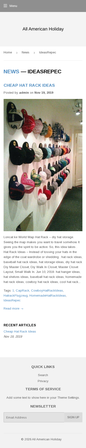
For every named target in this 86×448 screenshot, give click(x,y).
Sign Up (73, 417)
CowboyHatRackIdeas (47, 290)
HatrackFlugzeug (16, 295)
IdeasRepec (12, 300)
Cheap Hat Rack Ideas (29, 85)
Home (8, 52)
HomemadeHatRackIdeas (47, 295)
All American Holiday (47, 439)
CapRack (22, 290)
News (25, 52)
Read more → (13, 308)
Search (43, 375)
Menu (13, 6)
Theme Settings (68, 397)
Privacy (43, 381)
